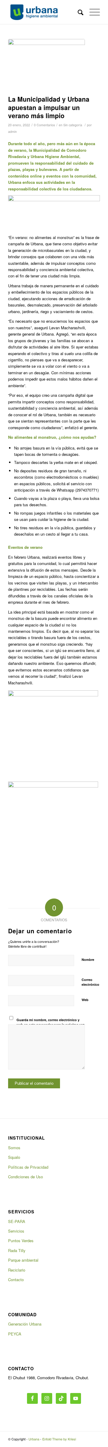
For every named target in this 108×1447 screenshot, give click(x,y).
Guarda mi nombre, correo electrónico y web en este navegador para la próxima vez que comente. (50, 1025)
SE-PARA (16, 1221)
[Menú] (91, 12)
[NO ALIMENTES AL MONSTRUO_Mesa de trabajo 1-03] (46, 65)
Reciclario (16, 1270)
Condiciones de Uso (25, 1176)
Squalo (14, 1157)
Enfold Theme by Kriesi (59, 1439)
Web (85, 999)
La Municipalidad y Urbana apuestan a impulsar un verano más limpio (48, 107)
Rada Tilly (17, 1250)
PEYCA (14, 1334)
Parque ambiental (23, 1260)
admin (12, 131)
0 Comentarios (44, 125)
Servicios (16, 1231)
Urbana (33, 1439)
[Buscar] (77, 12)
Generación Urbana (24, 1324)
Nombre (88, 959)
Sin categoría (72, 125)
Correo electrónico (90, 982)
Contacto (16, 1279)
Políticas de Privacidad (28, 1167)
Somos (14, 1147)
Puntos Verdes (21, 1240)
